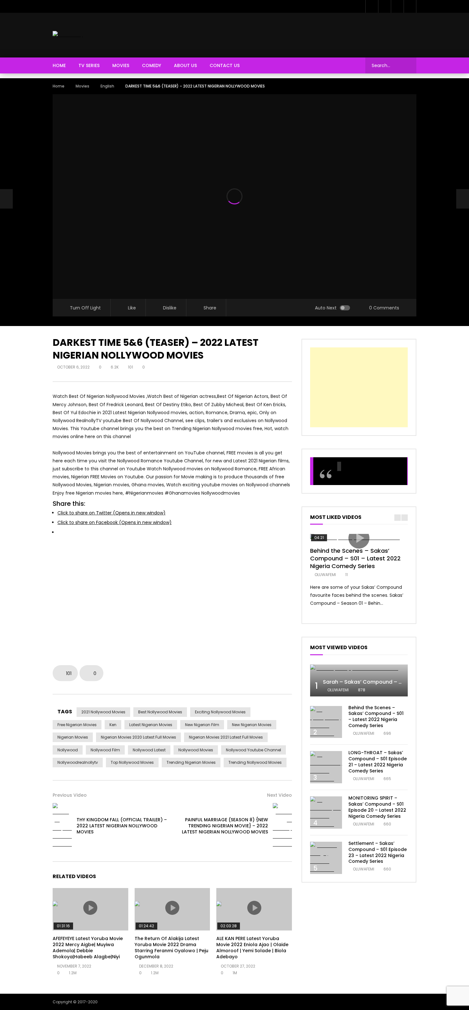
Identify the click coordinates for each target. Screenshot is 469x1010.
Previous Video (70, 795)
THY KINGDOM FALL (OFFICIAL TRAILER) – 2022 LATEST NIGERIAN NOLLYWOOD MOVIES (122, 825)
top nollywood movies (132, 762)
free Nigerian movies (77, 724)
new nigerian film (202, 724)
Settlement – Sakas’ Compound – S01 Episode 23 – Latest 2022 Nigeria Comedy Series (377, 852)
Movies (120, 65)
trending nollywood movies (255, 762)
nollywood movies (195, 750)
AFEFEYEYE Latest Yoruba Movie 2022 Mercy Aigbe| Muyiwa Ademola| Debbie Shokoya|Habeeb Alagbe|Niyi (88, 947)
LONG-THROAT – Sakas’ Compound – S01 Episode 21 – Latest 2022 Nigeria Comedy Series (377, 761)
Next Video (279, 795)
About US (185, 65)
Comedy (151, 65)
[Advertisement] (300, 33)
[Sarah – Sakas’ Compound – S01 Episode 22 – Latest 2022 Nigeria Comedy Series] (359, 668)
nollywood (67, 750)
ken (112, 724)
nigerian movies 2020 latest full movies (138, 737)
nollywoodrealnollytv (77, 762)
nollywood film (105, 750)
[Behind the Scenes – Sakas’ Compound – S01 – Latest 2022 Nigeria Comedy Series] (326, 722)
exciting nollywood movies (220, 712)
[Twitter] (384, 6)
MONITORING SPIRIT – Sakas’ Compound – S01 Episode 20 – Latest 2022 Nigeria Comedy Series (377, 807)
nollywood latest (149, 750)
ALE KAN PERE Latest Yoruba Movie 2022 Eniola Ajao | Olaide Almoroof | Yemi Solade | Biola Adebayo (252, 947)
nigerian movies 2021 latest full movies (226, 737)
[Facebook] (371, 6)
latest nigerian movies (150, 724)
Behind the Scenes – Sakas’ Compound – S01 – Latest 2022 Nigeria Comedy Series (355, 558)
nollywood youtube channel (253, 750)
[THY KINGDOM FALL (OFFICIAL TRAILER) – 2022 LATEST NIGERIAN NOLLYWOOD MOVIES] (6, 199)
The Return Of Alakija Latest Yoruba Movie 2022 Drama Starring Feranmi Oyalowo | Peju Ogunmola (171, 947)
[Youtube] (397, 6)
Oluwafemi (325, 574)
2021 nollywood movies (103, 712)
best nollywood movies (160, 712)
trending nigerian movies (191, 762)
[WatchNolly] (68, 35)
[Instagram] (410, 6)
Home (59, 65)
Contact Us (225, 65)
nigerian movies (72, 737)
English (107, 86)
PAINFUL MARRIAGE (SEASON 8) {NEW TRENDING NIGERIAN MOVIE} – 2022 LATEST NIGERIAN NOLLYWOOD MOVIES (225, 825)
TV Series (89, 65)
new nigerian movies (252, 724)
